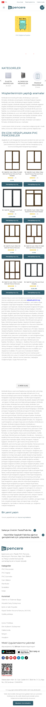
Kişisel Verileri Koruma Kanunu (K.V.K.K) (16, 617)
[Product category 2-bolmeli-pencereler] (22, 80)
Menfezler (5, 590)
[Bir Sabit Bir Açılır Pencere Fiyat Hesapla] (12, 197)
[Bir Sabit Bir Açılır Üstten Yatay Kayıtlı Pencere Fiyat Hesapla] (33, 197)
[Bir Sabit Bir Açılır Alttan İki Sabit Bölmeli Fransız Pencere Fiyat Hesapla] (12, 160)
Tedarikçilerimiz (28, 2)
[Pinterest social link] (14, 663)
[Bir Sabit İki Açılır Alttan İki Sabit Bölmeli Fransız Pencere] (33, 232)
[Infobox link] (19, 533)
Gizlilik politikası (7, 620)
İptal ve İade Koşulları (9, 613)
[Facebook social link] (3, 663)
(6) (15, 177)
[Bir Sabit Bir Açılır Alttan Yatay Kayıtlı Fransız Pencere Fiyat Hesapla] (33, 160)
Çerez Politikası (7, 629)
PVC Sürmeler (7, 582)
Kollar (4, 597)
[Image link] (22, 24)
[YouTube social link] (11, 663)
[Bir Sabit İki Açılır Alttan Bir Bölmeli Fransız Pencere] (12, 232)
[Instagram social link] (7, 663)
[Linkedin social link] (18, 663)
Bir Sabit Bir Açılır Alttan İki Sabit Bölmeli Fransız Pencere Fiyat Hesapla (12, 173)
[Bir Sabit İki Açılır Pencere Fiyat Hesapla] (33, 267)
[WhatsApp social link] (22, 663)
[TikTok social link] (26, 663)
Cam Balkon (6, 586)
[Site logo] (16, 7)
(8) (15, 212)
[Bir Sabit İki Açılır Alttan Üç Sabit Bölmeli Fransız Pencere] (12, 267)
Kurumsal (18, 2)
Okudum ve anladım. (22, 703)
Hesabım (5, 643)
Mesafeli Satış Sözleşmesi (11, 609)
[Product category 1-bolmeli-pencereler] (7, 80)
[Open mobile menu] (4, 7)
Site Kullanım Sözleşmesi (11, 632)
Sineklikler (5, 593)
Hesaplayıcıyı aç (11, 183)
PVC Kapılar (6, 579)
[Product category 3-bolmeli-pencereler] (37, 80)
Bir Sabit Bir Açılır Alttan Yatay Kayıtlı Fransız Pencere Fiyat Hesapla (33, 173)
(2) (15, 247)
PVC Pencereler (8, 575)
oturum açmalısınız (24, 521)
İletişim (4, 640)
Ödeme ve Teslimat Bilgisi (11, 606)
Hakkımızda (39, 2)
